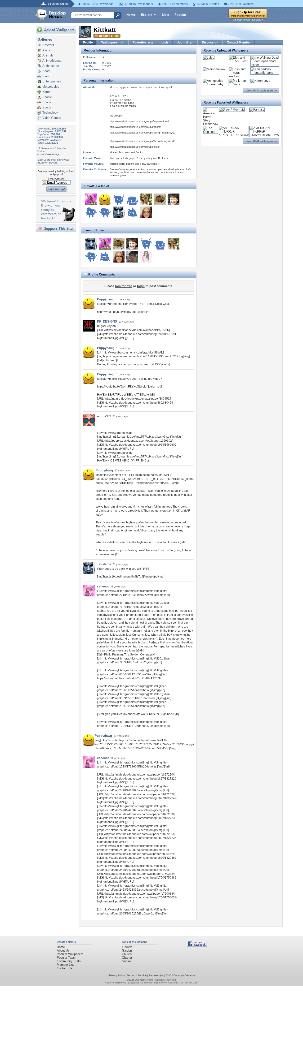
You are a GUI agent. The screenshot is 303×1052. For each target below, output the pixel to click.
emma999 (104, 416)
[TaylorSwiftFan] (146, 199)
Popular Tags (66, 957)
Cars (45, 76)
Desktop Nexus (144, 979)
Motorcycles (50, 86)
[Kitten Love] (260, 80)
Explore (146, 15)
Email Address (56, 178)
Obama (127, 957)
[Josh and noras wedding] (239, 76)
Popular (180, 15)
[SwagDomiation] (132, 256)
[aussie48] (159, 199)
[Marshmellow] (214, 69)
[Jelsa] (208, 57)
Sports (46, 107)
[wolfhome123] (104, 212)
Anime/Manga (51, 60)
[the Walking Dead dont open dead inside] (264, 64)
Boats (46, 71)
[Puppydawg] (104, 199)
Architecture (50, 66)
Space (46, 102)
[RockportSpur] (173, 199)
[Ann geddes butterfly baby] (264, 72)
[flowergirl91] (146, 256)
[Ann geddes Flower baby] (215, 84)
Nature (46, 92)
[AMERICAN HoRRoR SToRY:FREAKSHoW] (234, 135)
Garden (127, 950)
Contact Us (64, 968)
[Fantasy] (257, 109)
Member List (65, 964)
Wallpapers (112, 42)
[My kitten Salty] (239, 84)
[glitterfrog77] (91, 212)
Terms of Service (137, 975)
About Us (63, 950)
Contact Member (239, 42)
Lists (165, 15)
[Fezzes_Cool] (132, 212)
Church (127, 954)
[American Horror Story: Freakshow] (210, 124)
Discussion (210, 42)
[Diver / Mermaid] (232, 109)
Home (130, 15)
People (47, 97)
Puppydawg (105, 299)
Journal (185, 42)
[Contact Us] (57, 220)
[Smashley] (132, 199)
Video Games (51, 118)
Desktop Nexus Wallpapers (51, 14)
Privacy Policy (116, 975)
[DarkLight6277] (146, 212)
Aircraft (47, 50)
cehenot (103, 586)
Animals (47, 55)
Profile (88, 42)
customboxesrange (48, 154)
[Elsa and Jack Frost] (239, 61)
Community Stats (69, 961)
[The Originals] (210, 132)
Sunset (127, 961)
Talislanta (104, 564)
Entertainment (52, 81)
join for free (123, 286)
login (141, 286)
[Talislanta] (118, 212)
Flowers (127, 947)
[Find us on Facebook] (197, 945)
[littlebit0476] (91, 199)
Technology (50, 112)
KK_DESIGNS (107, 321)
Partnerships (156, 975)
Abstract (48, 45)
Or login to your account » (248, 19)
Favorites (143, 42)
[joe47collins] (118, 199)
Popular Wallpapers (70, 954)
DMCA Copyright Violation (180, 975)
